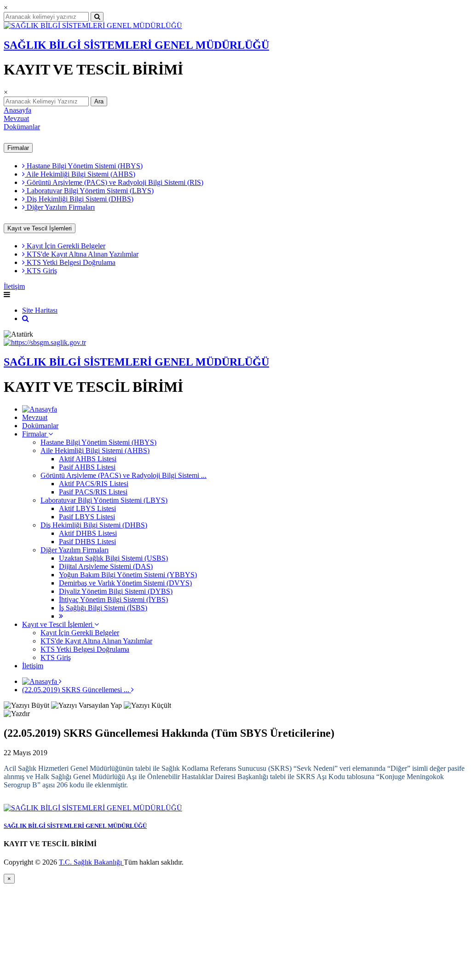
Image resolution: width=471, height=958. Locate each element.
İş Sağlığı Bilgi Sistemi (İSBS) (103, 608)
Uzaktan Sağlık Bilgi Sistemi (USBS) (113, 558)
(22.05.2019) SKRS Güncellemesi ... (76, 690)
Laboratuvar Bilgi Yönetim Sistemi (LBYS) (89, 191)
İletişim (14, 286)
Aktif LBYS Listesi (87, 508)
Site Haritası (39, 310)
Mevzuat (16, 118)
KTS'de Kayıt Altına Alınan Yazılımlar (81, 254)
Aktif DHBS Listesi (88, 533)
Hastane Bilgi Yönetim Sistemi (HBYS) (84, 166)
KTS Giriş (41, 271)
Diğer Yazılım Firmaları (60, 207)
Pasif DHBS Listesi (87, 541)
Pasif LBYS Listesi (87, 517)
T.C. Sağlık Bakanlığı (91, 862)
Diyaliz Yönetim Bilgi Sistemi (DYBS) (115, 591)
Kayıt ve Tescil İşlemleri (39, 228)
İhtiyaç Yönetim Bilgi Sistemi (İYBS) (113, 599)
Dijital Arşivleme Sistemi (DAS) (106, 566)
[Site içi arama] (25, 318)
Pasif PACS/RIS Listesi (93, 492)
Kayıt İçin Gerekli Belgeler (65, 246)
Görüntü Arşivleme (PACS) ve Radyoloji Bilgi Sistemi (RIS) (114, 182)
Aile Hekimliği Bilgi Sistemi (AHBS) (80, 174)
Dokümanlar (22, 127)
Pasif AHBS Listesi (87, 467)
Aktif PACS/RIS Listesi (93, 484)
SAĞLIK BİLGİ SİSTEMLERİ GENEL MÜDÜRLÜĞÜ (136, 45)
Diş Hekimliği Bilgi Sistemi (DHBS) (79, 199)
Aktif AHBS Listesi (87, 459)
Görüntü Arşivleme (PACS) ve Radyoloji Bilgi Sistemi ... (123, 475)
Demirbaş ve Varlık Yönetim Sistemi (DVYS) (125, 583)
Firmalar (18, 147)
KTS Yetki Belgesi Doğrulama (70, 262)
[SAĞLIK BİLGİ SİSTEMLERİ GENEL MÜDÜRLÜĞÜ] (93, 25)
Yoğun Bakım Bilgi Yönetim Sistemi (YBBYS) (128, 575)
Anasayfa (17, 110)
